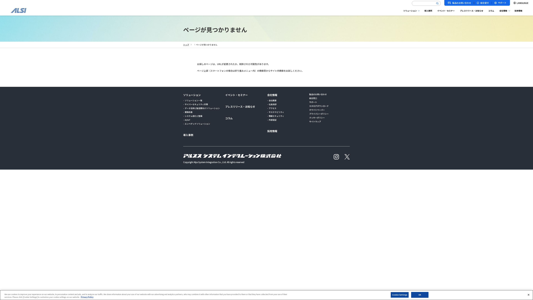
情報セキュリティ (276, 116)
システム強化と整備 (193, 116)
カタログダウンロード (319, 106)
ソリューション (410, 10)
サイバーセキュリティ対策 (196, 104)
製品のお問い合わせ (461, 3)
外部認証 (272, 119)
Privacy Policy (87, 297)
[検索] (437, 3)
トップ (186, 44)
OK (419, 294)
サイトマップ (315, 121)
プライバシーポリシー (319, 113)
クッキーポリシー (317, 117)
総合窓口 (313, 98)
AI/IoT (187, 119)
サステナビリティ (276, 112)
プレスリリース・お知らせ (471, 10)
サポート (502, 3)
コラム (491, 10)
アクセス (272, 108)
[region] (266, 295)
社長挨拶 (272, 104)
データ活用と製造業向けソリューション (202, 108)
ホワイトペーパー (317, 109)
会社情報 (503, 10)
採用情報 (518, 10)
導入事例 (428, 10)
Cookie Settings (399, 294)
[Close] (529, 295)
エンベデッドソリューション (197, 123)
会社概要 (272, 100)
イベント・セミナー (446, 10)
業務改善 (189, 112)
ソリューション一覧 (193, 100)
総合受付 (484, 3)
